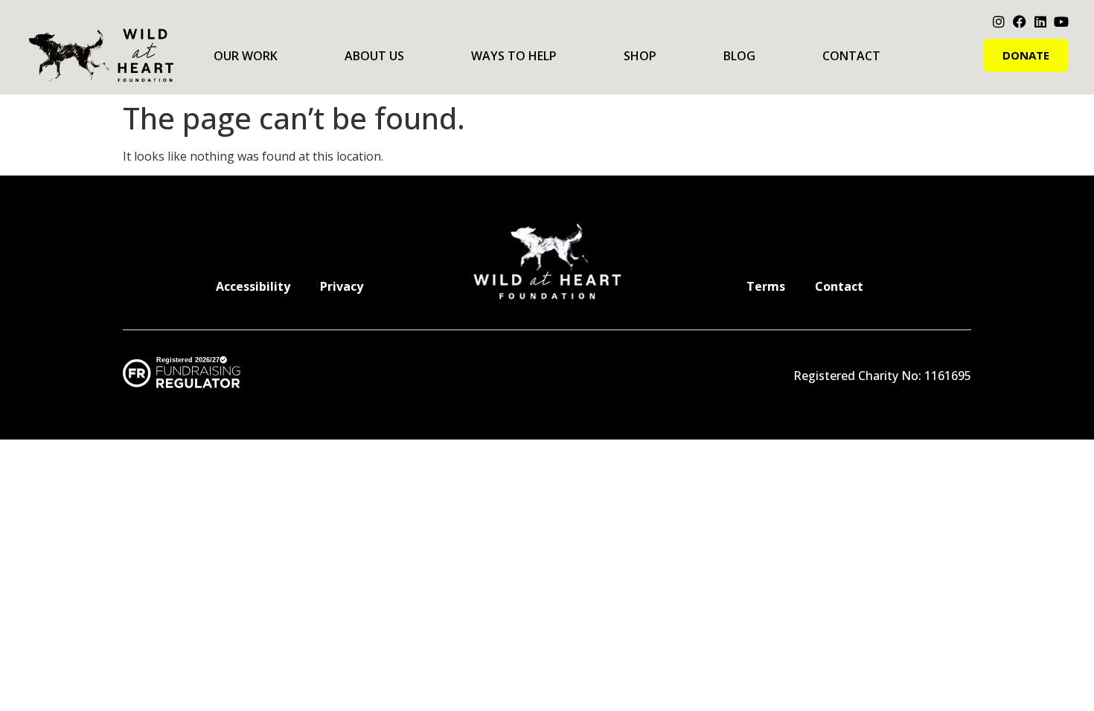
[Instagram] (998, 21)
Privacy (341, 286)
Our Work (246, 56)
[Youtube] (1061, 21)
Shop (640, 56)
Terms (765, 286)
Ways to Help (514, 56)
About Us (374, 56)
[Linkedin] (1040, 21)
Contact (851, 56)
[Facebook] (1019, 21)
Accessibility (253, 286)
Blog (739, 56)
